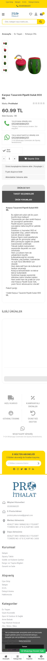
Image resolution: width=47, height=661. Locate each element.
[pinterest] (29, 469)
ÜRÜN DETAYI (23, 188)
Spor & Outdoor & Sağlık (12, 616)
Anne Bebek (7, 619)
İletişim (17, 2)
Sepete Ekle (33, 158)
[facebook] (14, 469)
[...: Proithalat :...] (20, 14)
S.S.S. (24, 2)
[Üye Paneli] (36, 14)
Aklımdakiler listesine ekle (16, 177)
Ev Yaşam (18, 34)
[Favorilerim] (30, 14)
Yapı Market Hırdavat (11, 623)
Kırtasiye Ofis (30, 34)
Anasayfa (6, 34)
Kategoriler (17, 659)
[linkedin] (33, 469)
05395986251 (24, 6)
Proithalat (13, 103)
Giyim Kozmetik (8, 613)
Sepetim (29, 659)
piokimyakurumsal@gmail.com (20, 515)
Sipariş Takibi (7, 556)
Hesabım (41, 659)
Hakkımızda (7, 594)
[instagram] (17, 469)
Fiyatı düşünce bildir (14, 172)
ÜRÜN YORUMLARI (23, 200)
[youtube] (26, 469)
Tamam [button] (24, 646)
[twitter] (21, 469)
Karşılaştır (38, 166)
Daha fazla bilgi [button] (25, 641)
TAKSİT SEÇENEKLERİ (23, 194)
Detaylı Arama (34, 2)
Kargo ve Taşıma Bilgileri (12, 563)
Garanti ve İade (8, 566)
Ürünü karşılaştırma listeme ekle (18, 166)
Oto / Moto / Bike (9, 626)
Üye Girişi (9, 2)
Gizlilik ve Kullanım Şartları (13, 560)
